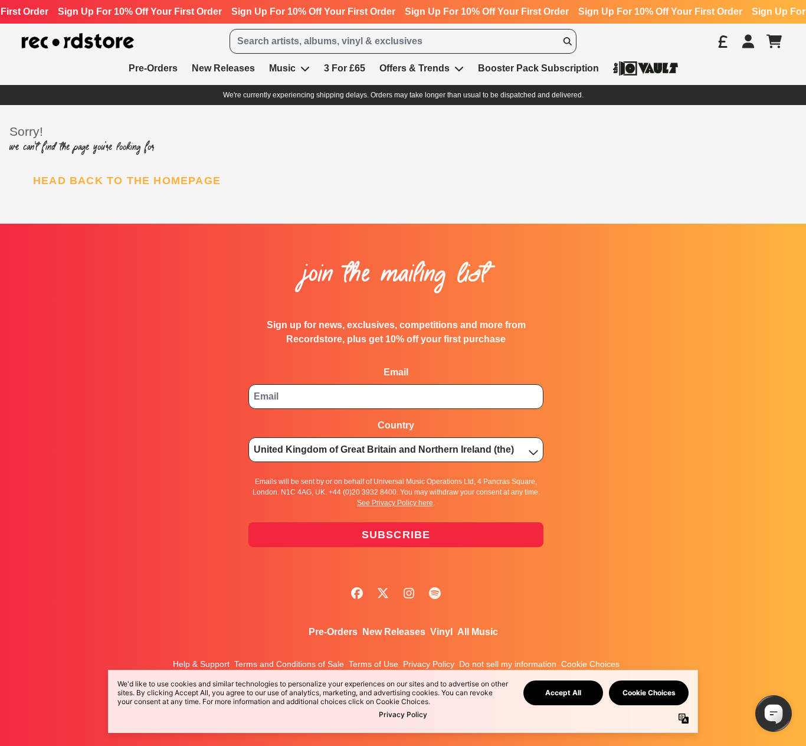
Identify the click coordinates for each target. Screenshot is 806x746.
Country (396, 425)
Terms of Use (373, 664)
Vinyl (441, 632)
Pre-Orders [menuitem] (153, 68)
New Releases (393, 632)
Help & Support (201, 664)
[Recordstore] (78, 41)
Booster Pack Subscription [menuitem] (538, 68)
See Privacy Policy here (395, 503)
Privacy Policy (428, 664)
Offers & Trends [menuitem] (414, 68)
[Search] (567, 41)
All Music (477, 632)
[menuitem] (645, 68)
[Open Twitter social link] (383, 593)
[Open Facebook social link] (357, 593)
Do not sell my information (507, 664)
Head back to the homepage (127, 180)
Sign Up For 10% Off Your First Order (140, 11)
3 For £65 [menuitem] (344, 68)
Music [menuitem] (282, 68)
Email (396, 372)
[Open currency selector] (722, 41)
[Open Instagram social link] (409, 593)
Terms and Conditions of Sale (289, 664)
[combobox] (403, 41)
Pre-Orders (333, 632)
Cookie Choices (590, 664)
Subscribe (396, 535)
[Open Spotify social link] (435, 593)
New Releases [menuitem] (223, 68)
